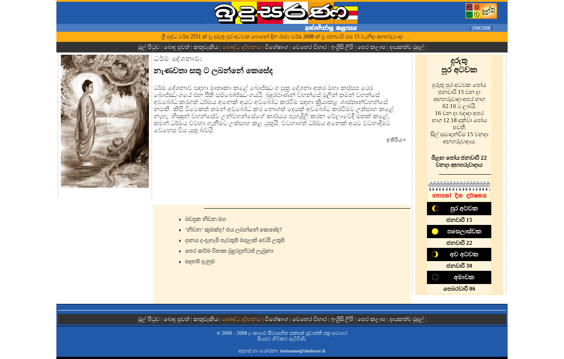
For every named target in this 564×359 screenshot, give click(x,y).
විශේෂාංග (276, 47)
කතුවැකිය (205, 47)
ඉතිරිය (396, 140)
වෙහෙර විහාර (309, 47)
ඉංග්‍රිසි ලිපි (342, 47)
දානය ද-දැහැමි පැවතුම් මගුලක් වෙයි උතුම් (235, 240)
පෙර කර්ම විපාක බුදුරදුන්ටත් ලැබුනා (229, 250)
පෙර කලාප (371, 47)
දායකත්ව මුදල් (407, 47)
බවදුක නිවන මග (205, 219)
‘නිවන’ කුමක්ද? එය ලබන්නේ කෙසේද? (233, 229)
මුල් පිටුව (149, 47)
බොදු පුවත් (176, 47)
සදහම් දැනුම (200, 261)
